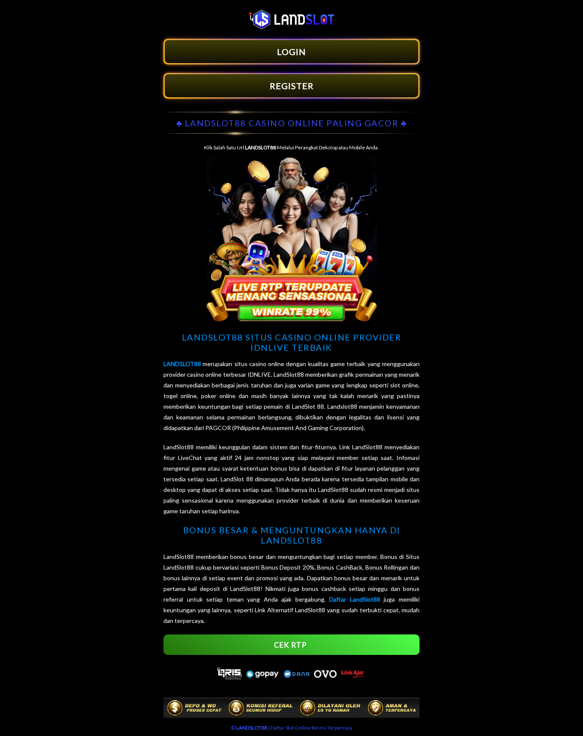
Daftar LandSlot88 (354, 599)
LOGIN (291, 52)
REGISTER (292, 86)
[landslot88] (291, 26)
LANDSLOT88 (182, 363)
